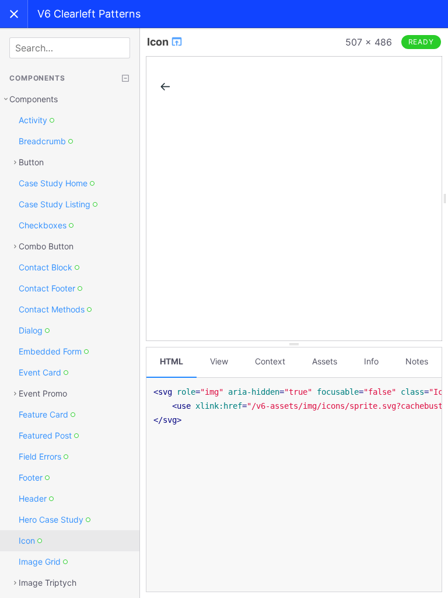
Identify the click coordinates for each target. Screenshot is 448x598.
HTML (171, 361)
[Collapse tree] (125, 78)
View (219, 361)
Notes (416, 361)
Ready (421, 41)
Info (371, 361)
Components (33, 99)
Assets (324, 361)
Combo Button (46, 246)
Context (270, 361)
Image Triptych (47, 582)
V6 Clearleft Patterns (89, 14)
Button (31, 162)
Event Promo (43, 393)
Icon (158, 42)
